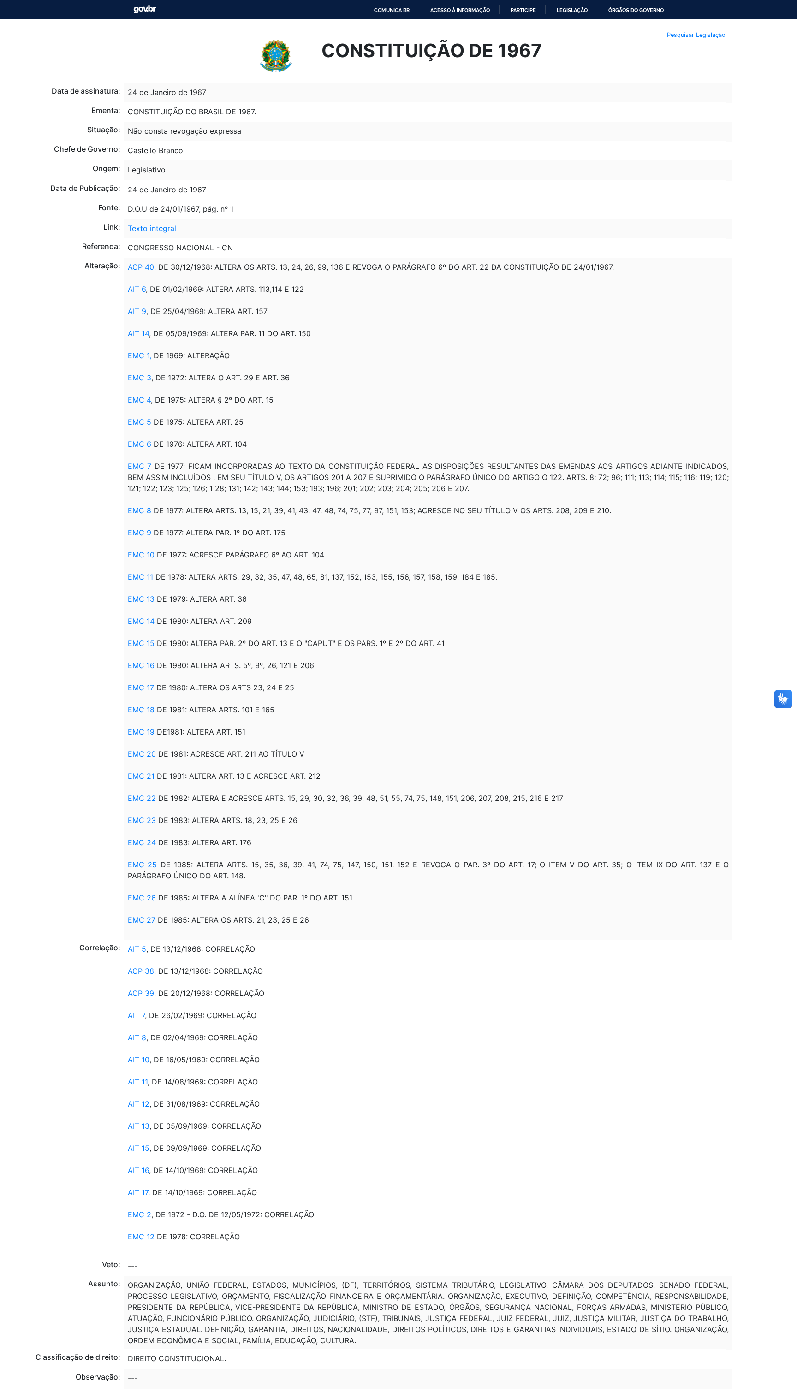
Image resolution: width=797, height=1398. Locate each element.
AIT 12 (138, 1103)
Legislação (572, 10)
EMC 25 (142, 864)
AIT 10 (138, 1059)
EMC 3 (139, 377)
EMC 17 (141, 687)
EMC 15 (141, 643)
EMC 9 (139, 532)
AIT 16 (138, 1170)
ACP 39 (141, 993)
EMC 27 (141, 919)
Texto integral (152, 228)
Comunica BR (392, 10)
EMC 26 (142, 897)
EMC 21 (141, 776)
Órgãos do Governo (636, 10)
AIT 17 (138, 1192)
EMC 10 (141, 554)
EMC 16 (141, 665)
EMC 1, (141, 355)
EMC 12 (141, 1236)
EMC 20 (142, 753)
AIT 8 (137, 1037)
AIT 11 (138, 1081)
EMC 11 (140, 576)
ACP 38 (141, 971)
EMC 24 (143, 842)
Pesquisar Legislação (696, 34)
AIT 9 (137, 311)
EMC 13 (141, 599)
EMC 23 (142, 820)
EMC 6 (139, 444)
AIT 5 (137, 949)
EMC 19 (141, 731)
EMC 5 (139, 422)
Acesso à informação (460, 10)
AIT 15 (138, 1148)
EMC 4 (139, 399)
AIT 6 (137, 289)
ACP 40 (141, 267)
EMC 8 (139, 510)
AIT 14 (138, 333)
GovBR (144, 9)
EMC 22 (142, 798)
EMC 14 (141, 621)
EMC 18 (141, 709)
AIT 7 (136, 1015)
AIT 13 (138, 1126)
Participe (523, 10)
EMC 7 (140, 466)
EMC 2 (139, 1214)
